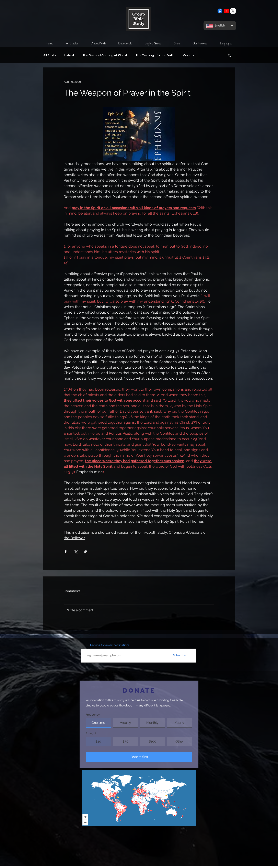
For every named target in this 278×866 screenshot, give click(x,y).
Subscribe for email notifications (108, 645)
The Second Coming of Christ (104, 55)
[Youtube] (226, 11)
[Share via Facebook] (66, 551)
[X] (233, 11)
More (186, 55)
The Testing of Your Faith (155, 55)
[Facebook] (220, 11)
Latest (69, 55)
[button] (229, 55)
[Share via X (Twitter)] (76, 551)
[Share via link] (86, 551)
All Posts (49, 55)
